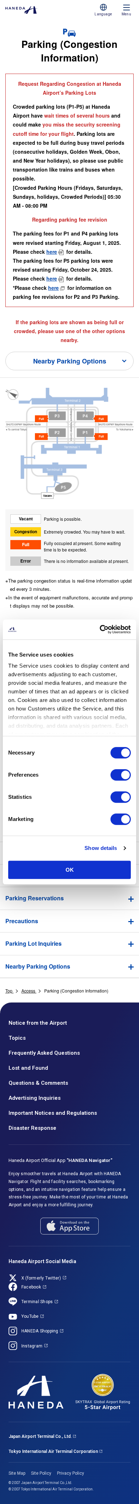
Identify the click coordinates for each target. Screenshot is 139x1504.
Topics (17, 1038)
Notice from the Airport (38, 1023)
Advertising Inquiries (35, 1098)
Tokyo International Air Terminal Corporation (53, 1451)
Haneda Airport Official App (60, 1160)
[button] (69, 898)
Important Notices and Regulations (53, 1113)
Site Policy (41, 1473)
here (51, 251)
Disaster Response (32, 1128)
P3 (51, 417)
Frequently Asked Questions (44, 1053)
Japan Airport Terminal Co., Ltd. (40, 1436)
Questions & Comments (38, 1083)
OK (70, 870)
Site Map (17, 1473)
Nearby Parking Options (69, 361)
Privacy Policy (70, 1473)
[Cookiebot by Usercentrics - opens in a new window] (100, 629)
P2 (51, 436)
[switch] (120, 775)
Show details (100, 848)
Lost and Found (28, 1068)
